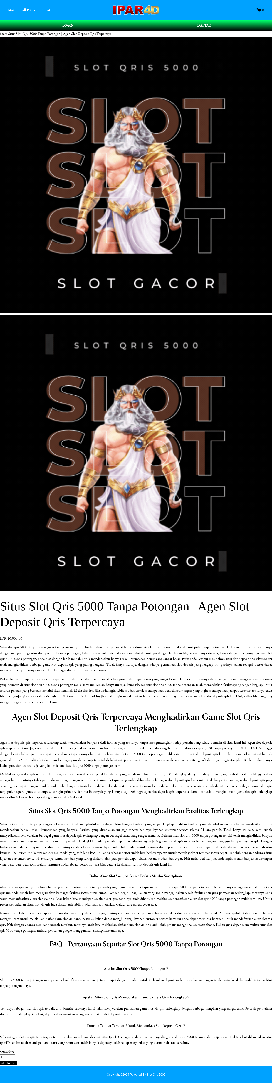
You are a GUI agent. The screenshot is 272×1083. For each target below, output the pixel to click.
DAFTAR (204, 25)
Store (3, 34)
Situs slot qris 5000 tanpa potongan (25, 647)
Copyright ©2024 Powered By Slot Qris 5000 (136, 1074)
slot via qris (16, 887)
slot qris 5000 (18, 824)
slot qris (29, 774)
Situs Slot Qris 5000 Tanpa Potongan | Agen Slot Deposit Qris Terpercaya (60, 34)
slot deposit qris (49, 679)
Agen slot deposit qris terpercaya (23, 742)
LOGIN (68, 25)
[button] (8, 1063)
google (67, 930)
